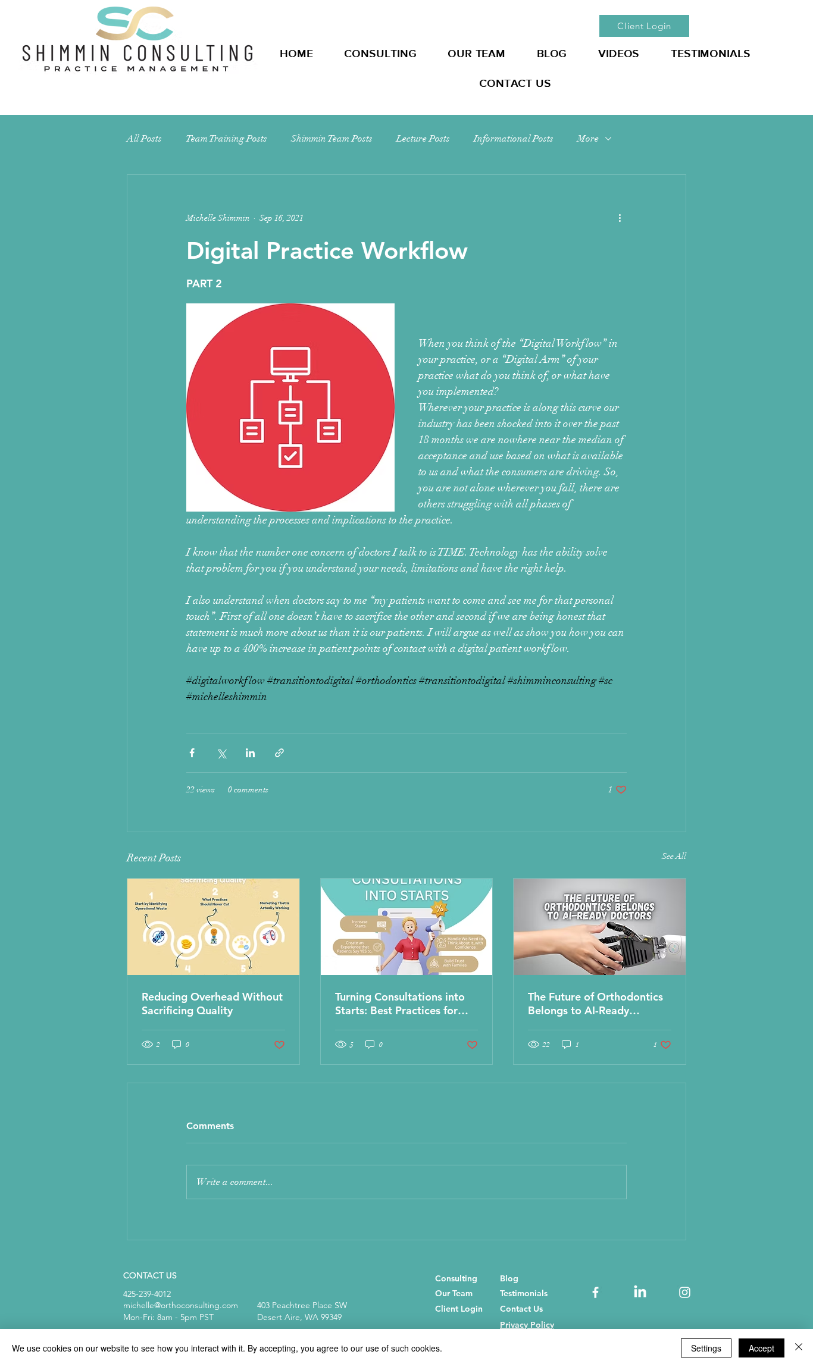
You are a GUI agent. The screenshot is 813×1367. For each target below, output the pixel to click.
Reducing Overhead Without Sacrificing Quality (212, 1003)
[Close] (799, 1347)
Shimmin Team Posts (332, 139)
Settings (706, 1348)
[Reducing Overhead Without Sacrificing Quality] (213, 927)
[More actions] (619, 218)
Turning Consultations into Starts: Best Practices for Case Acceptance (400, 1003)
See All (674, 856)
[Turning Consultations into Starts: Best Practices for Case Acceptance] (407, 927)
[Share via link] (279, 752)
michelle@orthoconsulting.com (180, 1305)
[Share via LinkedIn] (250, 752)
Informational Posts (514, 139)
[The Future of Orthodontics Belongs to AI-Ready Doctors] (600, 927)
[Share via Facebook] (192, 752)
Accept (761, 1348)
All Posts (144, 139)
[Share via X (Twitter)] (221, 752)
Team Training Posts (226, 139)
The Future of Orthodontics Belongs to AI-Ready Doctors (595, 1003)
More (588, 139)
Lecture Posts (423, 139)
